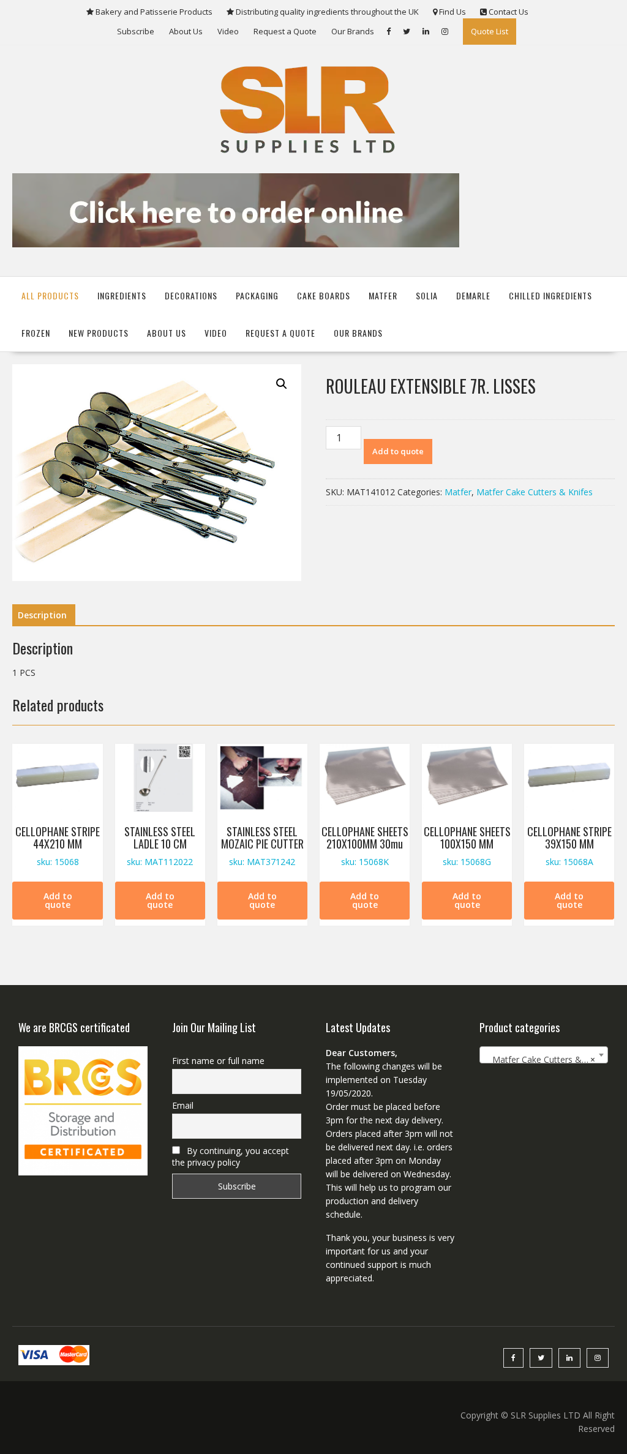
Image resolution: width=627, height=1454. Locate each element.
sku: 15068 (57, 845)
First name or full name (218, 1060)
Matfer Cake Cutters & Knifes (534, 492)
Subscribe (135, 31)
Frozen (35, 332)
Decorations (191, 295)
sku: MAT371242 (262, 845)
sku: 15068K (364, 845)
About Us (186, 31)
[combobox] (544, 1054)
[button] (282, 384)
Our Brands (352, 31)
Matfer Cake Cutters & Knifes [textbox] (546, 1059)
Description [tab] (42, 615)
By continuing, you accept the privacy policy (230, 1156)
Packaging (257, 295)
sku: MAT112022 (159, 845)
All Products (50, 295)
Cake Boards (323, 295)
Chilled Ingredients (550, 295)
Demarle (473, 295)
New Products (99, 332)
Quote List (489, 31)
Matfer (383, 295)
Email (182, 1105)
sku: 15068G (467, 845)
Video (228, 31)
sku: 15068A (569, 845)
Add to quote (398, 451)
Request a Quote (285, 31)
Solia (427, 295)
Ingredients (121, 295)
